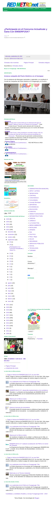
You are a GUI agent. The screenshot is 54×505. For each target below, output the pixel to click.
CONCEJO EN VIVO (12, 368)
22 (10, 256)
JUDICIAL (32, 218)
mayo (9, 291)
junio (9, 288)
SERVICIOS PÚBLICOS (16, 58)
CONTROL (32, 195)
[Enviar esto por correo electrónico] (26, 56)
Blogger (37, 498)
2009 (8, 333)
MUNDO (5, 10)
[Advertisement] (27, 20)
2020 (8, 307)
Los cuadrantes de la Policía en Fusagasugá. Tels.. (25, 381)
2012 (8, 328)
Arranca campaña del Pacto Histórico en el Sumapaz (23, 76)
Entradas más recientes (11, 62)
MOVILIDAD (33, 227)
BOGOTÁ (37, 8)
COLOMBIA (43, 8)
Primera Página (10, 141)
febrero (10, 298)
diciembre (11, 232)
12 (10, 264)
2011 (7, 331)
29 (10, 242)
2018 (8, 312)
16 (10, 261)
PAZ (30, 232)
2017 (8, 315)
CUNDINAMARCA (29, 8)
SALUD (31, 239)
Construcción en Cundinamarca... (18, 142)
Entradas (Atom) (18, 66)
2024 (8, 224)
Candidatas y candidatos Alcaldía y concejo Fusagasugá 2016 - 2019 (26, 494)
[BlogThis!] (27, 56)
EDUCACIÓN (33, 209)
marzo (10, 296)
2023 (8, 227)
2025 (8, 221)
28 (10, 244)
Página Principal (29, 62)
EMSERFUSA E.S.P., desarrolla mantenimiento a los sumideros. (29, 390)
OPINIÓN (32, 230)
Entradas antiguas (44, 62)
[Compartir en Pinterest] (29, 56)
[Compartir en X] (28, 56)
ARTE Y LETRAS (34, 191)
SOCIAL (31, 246)
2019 (8, 310)
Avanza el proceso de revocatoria (20, 407)
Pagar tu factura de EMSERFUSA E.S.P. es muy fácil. (23, 374)
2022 (8, 229)
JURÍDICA (32, 220)
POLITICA (32, 234)
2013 (8, 325)
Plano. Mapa (33, 236)
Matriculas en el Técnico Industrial (20, 473)
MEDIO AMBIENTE (35, 225)
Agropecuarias (33, 193)
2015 (8, 320)
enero (10, 301)
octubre (10, 237)
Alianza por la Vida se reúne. (18, 399)
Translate (40, 338)
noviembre (11, 234)
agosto (10, 283)
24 (10, 253)
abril (9, 293)
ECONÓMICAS (34, 207)
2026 (8, 219)
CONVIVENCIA (34, 198)
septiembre (11, 239)
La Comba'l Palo (34, 223)
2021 (8, 304)
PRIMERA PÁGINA (8, 8)
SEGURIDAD (33, 241)
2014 (8, 323)
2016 (8, 318)
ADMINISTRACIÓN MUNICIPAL (39, 188)
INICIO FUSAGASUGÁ (19, 8)
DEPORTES (33, 204)
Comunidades (33, 200)
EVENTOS (32, 211)
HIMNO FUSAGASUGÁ (36, 214)
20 (10, 258)
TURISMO (32, 250)
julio (9, 285)
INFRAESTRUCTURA (36, 216)
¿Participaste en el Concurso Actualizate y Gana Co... (16, 248)
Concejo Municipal (34, 202)
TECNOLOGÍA (33, 248)
